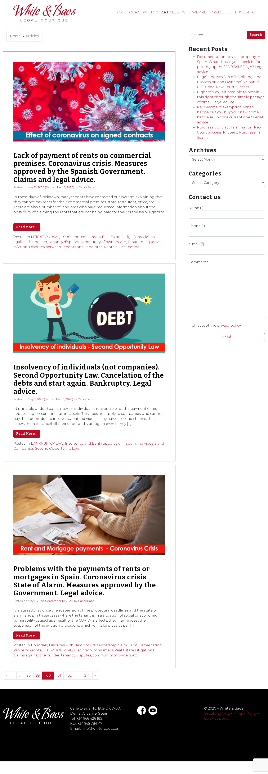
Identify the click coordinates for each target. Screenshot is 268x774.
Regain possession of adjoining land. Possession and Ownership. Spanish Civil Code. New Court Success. (229, 82)
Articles (170, 12)
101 (58, 675)
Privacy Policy (245, 713)
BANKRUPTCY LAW (47, 443)
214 (87, 675)
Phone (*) (197, 226)
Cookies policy (216, 718)
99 (38, 675)
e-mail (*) (196, 244)
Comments (198, 262)
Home (120, 12)
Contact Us (221, 12)
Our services (142, 12)
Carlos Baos (86, 187)
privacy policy (229, 325)
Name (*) (196, 208)
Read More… (26, 227)
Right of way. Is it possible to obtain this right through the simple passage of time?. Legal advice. (231, 97)
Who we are (194, 12)
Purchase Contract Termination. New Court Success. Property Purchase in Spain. (229, 132)
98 (29, 675)
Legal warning (217, 713)
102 (69, 675)
